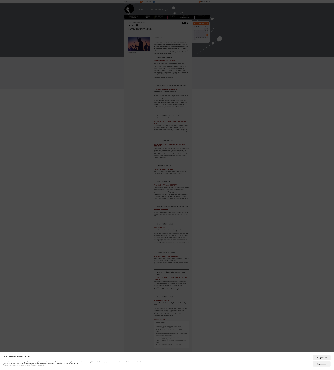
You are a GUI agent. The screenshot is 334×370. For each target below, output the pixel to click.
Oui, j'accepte (322, 358)
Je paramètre (321, 364)
